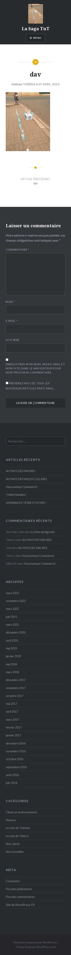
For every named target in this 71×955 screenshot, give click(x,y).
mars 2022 (12, 608)
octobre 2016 (14, 759)
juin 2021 (11, 616)
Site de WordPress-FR (20, 905)
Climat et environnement (21, 812)
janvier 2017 (13, 735)
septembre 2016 (16, 767)
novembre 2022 (16, 601)
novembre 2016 (16, 751)
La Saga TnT (36, 28)
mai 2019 (11, 648)
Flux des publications (19, 889)
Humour (11, 820)
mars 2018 (12, 672)
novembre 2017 (16, 688)
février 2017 (13, 727)
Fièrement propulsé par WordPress (34, 942)
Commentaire (18, 249)
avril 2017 (12, 711)
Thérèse (29, 84)
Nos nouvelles (15, 851)
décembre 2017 (15, 680)
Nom (10, 301)
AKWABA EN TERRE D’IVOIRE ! (26, 502)
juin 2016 (11, 782)
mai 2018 (11, 664)
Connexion (13, 881)
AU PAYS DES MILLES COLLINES (26, 479)
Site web (12, 339)
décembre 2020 (15, 632)
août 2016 (12, 775)
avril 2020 (12, 640)
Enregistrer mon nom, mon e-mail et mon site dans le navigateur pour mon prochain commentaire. (35, 368)
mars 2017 (12, 719)
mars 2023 (12, 593)
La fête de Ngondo (43, 532)
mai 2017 (11, 703)
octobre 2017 (14, 696)
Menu (37, 37)
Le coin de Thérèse (18, 828)
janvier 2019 (13, 656)
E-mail (12, 320)
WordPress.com (46, 947)
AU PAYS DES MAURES (20, 471)
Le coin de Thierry (17, 836)
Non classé (13, 843)
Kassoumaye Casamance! (22, 486)
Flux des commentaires (20, 896)
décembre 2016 (15, 743)
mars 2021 (12, 624)
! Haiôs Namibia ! (16, 494)
